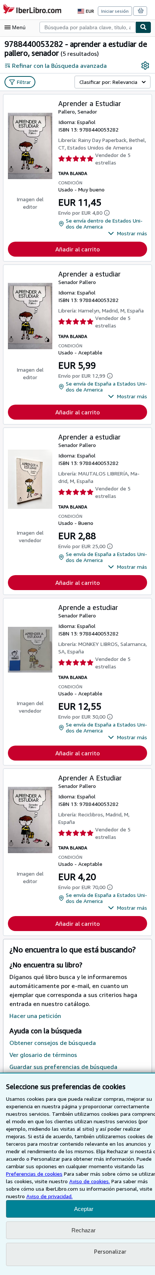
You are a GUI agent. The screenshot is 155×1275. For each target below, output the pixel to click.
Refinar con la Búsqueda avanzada (59, 65)
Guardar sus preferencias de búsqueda (63, 1066)
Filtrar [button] (24, 82)
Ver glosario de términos (43, 1054)
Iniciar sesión (115, 11)
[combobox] (87, 27)
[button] (127, 233)
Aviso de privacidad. (49, 1196)
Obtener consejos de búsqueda (52, 1042)
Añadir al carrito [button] (77, 249)
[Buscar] (143, 27)
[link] (145, 66)
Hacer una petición (35, 1015)
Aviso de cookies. (89, 1181)
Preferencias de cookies (34, 1173)
